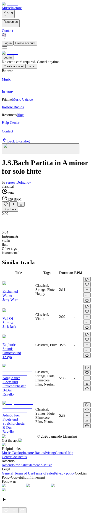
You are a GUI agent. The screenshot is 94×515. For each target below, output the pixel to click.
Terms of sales (44, 473)
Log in (8, 43)
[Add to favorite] (6, 204)
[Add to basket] (87, 300)
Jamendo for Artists (16, 465)
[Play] (40, 148)
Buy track (10, 209)
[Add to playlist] (13, 204)
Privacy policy (64, 473)
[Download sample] (21, 204)
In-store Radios (34, 453)
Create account (25, 43)
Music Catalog (12, 453)
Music (6, 8)
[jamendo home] (10, 4)
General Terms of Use (18, 473)
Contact (7, 31)
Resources (11, 21)
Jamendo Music (41, 465)
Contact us (19, 457)
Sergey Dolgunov (18, 182)
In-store (16, 8)
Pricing (8, 12)
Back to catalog (18, 141)
